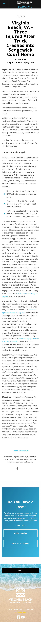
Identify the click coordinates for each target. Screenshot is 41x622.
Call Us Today (20, 533)
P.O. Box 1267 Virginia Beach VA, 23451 (20, 580)
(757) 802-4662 (25, 6)
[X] (23, 469)
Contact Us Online (20, 543)
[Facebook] (17, 469)
